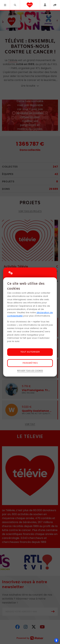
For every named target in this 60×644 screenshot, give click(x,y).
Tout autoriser (30, 352)
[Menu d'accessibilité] (56, 640)
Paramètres (30, 363)
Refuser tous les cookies (30, 370)
